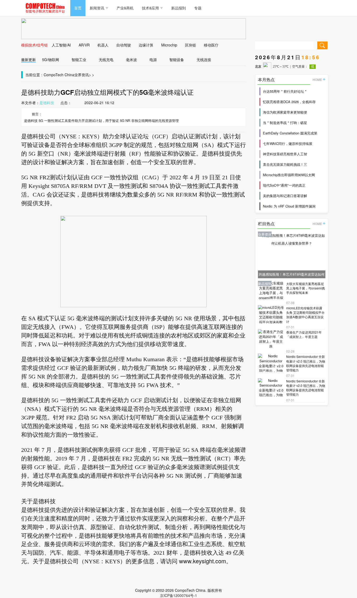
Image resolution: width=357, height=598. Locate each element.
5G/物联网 (50, 59)
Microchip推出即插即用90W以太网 (289, 174)
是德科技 (46, 102)
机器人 (102, 45)
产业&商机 (125, 7)
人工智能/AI (61, 45)
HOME (317, 79)
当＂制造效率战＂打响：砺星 (285, 122)
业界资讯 (81, 74)
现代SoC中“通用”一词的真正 (284, 185)
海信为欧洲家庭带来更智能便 (285, 112)
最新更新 (28, 59)
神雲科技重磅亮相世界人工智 (285, 153)
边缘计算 (146, 45)
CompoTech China (59, 74)
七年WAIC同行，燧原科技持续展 (287, 143)
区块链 (190, 45)
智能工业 (79, 59)
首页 (78, 7)
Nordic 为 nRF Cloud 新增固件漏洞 (289, 206)
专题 (197, 7)
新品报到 (178, 7)
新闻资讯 (97, 7)
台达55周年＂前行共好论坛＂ (285, 91)
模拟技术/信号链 (34, 45)
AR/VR (84, 45)
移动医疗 (211, 45)
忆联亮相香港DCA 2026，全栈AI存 (289, 101)
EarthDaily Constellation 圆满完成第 (290, 133)
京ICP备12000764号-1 (178, 595)
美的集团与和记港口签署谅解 (285, 195)
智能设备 (176, 59)
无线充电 (106, 59)
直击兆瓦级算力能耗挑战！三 (285, 164)
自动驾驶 (123, 45)
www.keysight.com (202, 561)
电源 (153, 59)
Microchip (169, 45)
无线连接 (204, 59)
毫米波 (131, 59)
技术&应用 (150, 7)
